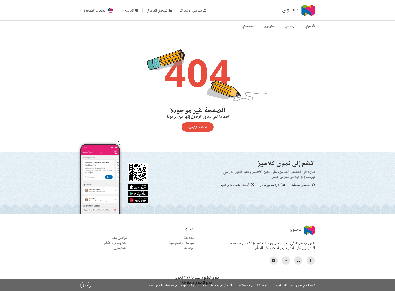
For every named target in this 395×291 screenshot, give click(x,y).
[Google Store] (138, 193)
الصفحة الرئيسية (197, 127)
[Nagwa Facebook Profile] (311, 260)
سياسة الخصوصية (181, 242)
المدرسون (120, 247)
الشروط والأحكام (115, 242)
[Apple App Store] (138, 186)
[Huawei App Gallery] (138, 199)
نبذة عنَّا (189, 237)
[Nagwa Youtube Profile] (274, 260)
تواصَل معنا (119, 237)
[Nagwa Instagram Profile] (286, 260)
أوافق (85, 285)
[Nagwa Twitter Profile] (298, 260)
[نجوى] (298, 10)
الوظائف (188, 247)
